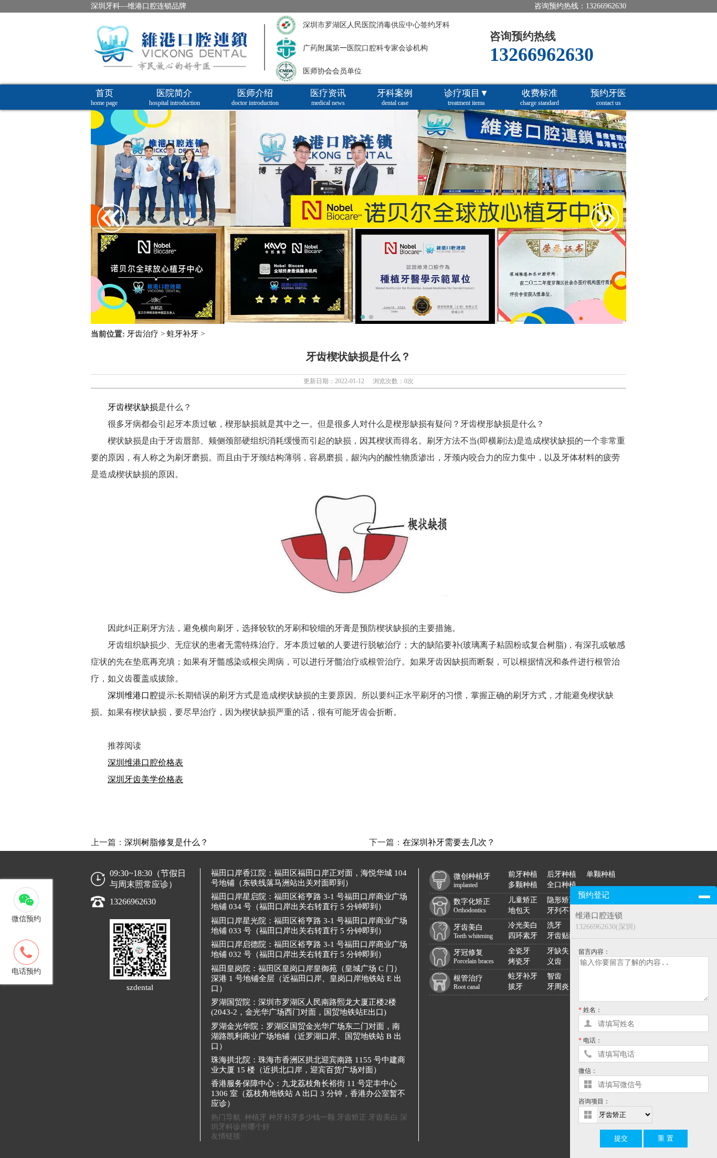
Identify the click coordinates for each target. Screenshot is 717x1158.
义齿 (554, 961)
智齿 (554, 976)
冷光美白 (522, 925)
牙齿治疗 (143, 334)
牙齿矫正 (351, 1117)
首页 (104, 97)
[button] (346, 317)
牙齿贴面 (561, 936)
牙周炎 (558, 987)
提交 (621, 1138)
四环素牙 (522, 936)
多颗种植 (522, 885)
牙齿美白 (383, 1117)
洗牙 (554, 925)
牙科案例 (395, 97)
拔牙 (515, 987)
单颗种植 (601, 874)
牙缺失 (558, 951)
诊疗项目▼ (466, 97)
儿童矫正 (522, 900)
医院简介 (174, 97)
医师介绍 (255, 97)
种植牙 (256, 1117)
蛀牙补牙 (182, 334)
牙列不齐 (561, 910)
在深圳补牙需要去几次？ (449, 842)
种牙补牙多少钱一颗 (302, 1117)
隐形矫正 (561, 900)
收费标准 (539, 97)
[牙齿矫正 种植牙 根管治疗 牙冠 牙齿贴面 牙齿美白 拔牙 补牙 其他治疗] (653, 1114)
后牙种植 (561, 874)
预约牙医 (608, 97)
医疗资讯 (328, 97)
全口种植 (561, 885)
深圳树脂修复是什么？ (166, 842)
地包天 (519, 910)
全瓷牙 (519, 951)
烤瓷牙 (519, 961)
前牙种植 (522, 874)
